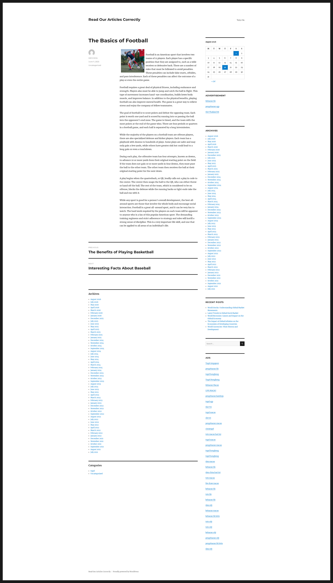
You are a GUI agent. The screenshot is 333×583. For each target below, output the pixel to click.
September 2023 (97, 381)
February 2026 (97, 313)
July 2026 (94, 302)
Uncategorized (94, 65)
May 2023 (94, 392)
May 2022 (95, 425)
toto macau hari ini (213, 434)
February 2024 (97, 367)
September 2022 (97, 414)
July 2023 (94, 387)
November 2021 (97, 441)
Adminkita (93, 58)
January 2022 (96, 436)
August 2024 (96, 351)
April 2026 (95, 307)
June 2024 (95, 357)
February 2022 (97, 433)
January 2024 (96, 370)
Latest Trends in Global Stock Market (223, 313)
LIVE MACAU (211, 390)
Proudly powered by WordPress (126, 572)
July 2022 (94, 419)
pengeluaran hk (212, 369)
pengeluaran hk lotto (214, 543)
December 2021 (97, 438)
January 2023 (96, 403)
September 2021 (97, 447)
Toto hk (241, 20)
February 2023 (96, 400)
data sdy (209, 549)
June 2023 (95, 389)
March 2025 (96, 332)
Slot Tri (209, 407)
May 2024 (95, 359)
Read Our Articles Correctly (114, 19)
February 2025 (97, 335)
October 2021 (96, 444)
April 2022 (95, 428)
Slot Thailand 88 (212, 112)
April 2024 (95, 362)
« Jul (213, 81)
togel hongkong (212, 374)
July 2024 (94, 354)
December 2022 (97, 406)
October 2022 (96, 411)
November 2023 (97, 376)
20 (225, 67)
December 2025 (97, 318)
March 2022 (96, 430)
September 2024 (97, 348)
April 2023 (95, 395)
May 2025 (95, 327)
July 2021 (94, 452)
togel (93, 471)
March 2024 (96, 365)
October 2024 (96, 346)
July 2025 (94, 321)
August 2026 (96, 299)
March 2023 (95, 398)
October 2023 (96, 378)
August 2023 (96, 384)
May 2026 (95, 305)
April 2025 (95, 329)
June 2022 (95, 422)
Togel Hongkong (213, 380)
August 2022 (96, 417)
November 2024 (97, 343)
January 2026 (96, 316)
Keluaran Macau (212, 385)
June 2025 (95, 324)
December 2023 (97, 373)
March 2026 (96, 310)
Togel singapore (212, 363)
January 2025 (96, 337)
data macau (210, 461)
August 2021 (96, 449)
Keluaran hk (211, 101)
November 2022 (97, 408)
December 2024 (97, 340)
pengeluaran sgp (212, 106)
